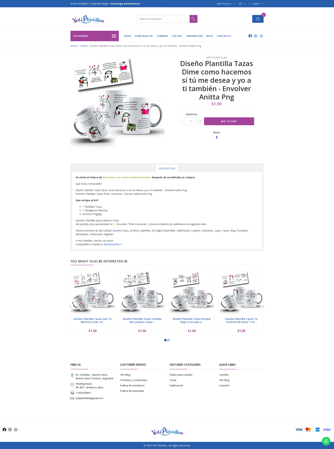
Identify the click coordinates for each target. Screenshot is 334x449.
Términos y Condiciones (133, 380)
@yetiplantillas (112, 244)
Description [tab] (167, 168)
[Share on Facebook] (217, 137)
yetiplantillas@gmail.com (89, 398)
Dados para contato (181, 374)
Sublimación (176, 385)
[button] (242, 3)
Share (216, 132)
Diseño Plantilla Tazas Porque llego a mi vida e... (192, 320)
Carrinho (224, 374)
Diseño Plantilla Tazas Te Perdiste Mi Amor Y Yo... (241, 320)
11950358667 (83, 392)
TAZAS (127, 36)
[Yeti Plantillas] (87, 19)
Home (73, 45)
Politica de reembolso (132, 385)
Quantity (191, 114)
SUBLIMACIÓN (194, 36)
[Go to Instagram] (255, 36)
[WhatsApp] (261, 36)
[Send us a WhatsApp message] (326, 441)
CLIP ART (177, 36)
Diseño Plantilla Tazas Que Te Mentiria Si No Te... (93, 320)
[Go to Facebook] (250, 36)
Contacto (224, 385)
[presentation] (70, 306)
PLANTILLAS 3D (144, 36)
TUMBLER (162, 36)
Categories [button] (80, 36)
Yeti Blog (125, 374)
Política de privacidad (132, 390)
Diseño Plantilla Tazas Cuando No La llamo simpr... (142, 320)
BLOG (209, 36)
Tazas (173, 380)
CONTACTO (224, 36)
